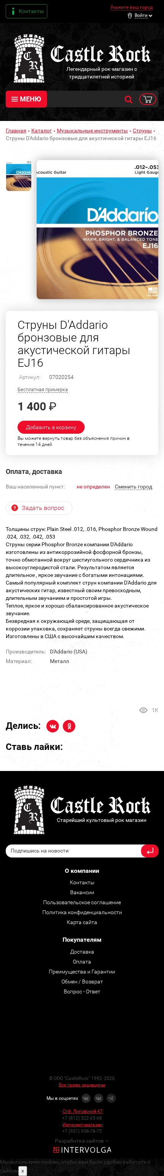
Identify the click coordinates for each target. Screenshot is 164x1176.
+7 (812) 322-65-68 (82, 1118)
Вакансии (82, 892)
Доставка (82, 952)
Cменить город (133, 486)
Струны (142, 130)
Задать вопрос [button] (43, 507)
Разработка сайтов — (82, 1141)
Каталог (41, 130)
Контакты (31, 11)
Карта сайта (82, 922)
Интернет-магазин (83, 1124)
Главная (16, 130)
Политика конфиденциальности (82, 912)
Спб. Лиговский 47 (83, 1111)
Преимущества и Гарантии (82, 972)
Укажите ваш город (131, 7)
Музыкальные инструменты (92, 130)
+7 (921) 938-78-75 (82, 1131)
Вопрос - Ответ (82, 991)
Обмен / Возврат (82, 981)
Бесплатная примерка (43, 389)
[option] (97, 229)
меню (30, 99)
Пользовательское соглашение (82, 902)
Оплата (82, 962)
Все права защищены (82, 1085)
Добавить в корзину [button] (51, 427)
